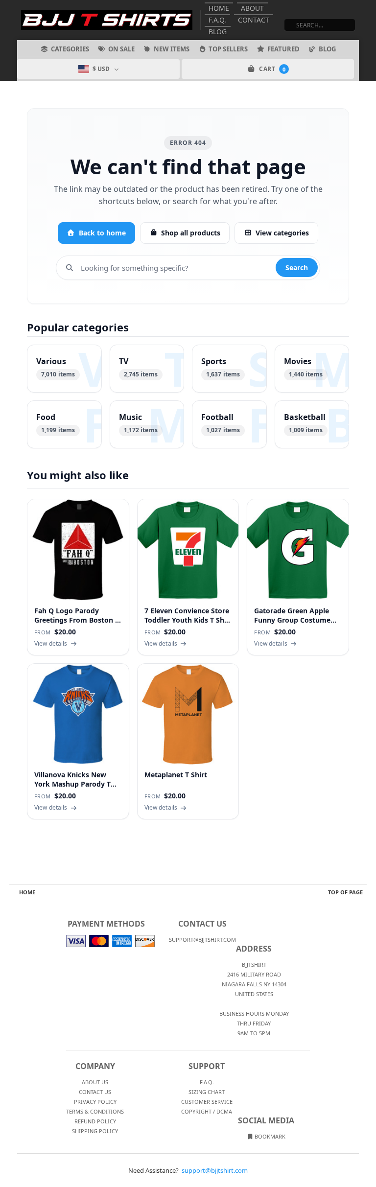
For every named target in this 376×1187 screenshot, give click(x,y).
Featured (283, 49)
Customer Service (207, 1101)
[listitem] (64, 369)
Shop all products (190, 232)
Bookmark (269, 1136)
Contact (253, 19)
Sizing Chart (206, 1091)
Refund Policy (95, 1121)
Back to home (102, 232)
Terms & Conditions (95, 1111)
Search (296, 267)
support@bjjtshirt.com (215, 1170)
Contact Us (95, 1091)
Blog (218, 31)
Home (219, 8)
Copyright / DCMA (206, 1111)
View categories (282, 232)
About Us (95, 1082)
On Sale (121, 49)
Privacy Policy (95, 1101)
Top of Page (345, 892)
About (252, 8)
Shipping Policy (95, 1131)
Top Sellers (228, 49)
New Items (171, 49)
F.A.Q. (217, 19)
